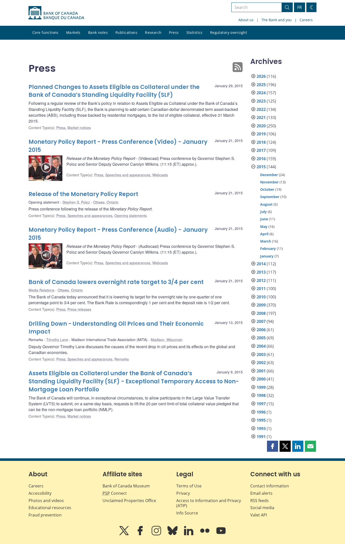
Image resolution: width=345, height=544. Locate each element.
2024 (261, 93)
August (266, 204)
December (269, 174)
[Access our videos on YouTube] (221, 534)
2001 (261, 371)
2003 (261, 354)
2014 (261, 264)
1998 (261, 395)
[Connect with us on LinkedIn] (189, 534)
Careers (306, 19)
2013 (261, 272)
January (267, 256)
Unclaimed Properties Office (129, 500)
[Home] (56, 13)
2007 (261, 321)
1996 (261, 412)
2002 (261, 362)
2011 (261, 288)
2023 (261, 101)
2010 (261, 297)
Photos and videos (46, 500)
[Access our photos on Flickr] (205, 534)
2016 (261, 158)
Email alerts (261, 493)
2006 (261, 330)
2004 (261, 346)
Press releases (79, 309)
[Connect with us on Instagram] (157, 534)
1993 (261, 428)
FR (299, 7)
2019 (261, 134)
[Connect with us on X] (124, 534)
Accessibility (40, 493)
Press (174, 32)
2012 (261, 280)
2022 (261, 109)
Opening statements (130, 215)
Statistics (194, 32)
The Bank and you (276, 19)
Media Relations (41, 290)
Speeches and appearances (127, 174)
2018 (261, 142)
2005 (261, 338)
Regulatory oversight (228, 32)
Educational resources (50, 507)
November (269, 182)
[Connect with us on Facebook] (141, 534)
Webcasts (160, 174)
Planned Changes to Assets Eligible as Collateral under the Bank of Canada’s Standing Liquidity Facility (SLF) (114, 91)
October (267, 189)
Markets (73, 32)
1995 (261, 420)
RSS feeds (259, 500)
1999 (261, 387)
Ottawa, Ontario (105, 202)
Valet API (258, 515)
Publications (126, 32)
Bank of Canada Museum (126, 486)
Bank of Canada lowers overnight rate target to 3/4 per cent (116, 282)
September (269, 196)
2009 (261, 305)
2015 (261, 167)
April (264, 233)
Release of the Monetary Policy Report (83, 194)
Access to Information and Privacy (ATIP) (208, 503)
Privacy (183, 493)
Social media (262, 507)
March (265, 241)
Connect (115, 493)
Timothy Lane (57, 339)
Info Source (187, 513)
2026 (261, 76)
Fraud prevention (45, 515)
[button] (272, 446)
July (263, 211)
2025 (261, 84)
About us (246, 19)
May (263, 226)
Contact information (269, 486)
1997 (261, 404)
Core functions (45, 32)
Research (153, 32)
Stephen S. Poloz (76, 202)
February (268, 248)
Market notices (79, 127)
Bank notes (98, 32)
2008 (261, 313)
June (264, 219)
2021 (261, 117)
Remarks (121, 359)
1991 (261, 436)
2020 (261, 126)
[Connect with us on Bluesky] (173, 534)
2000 (261, 379)
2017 (261, 150)
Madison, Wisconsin (167, 339)
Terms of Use (189, 486)
